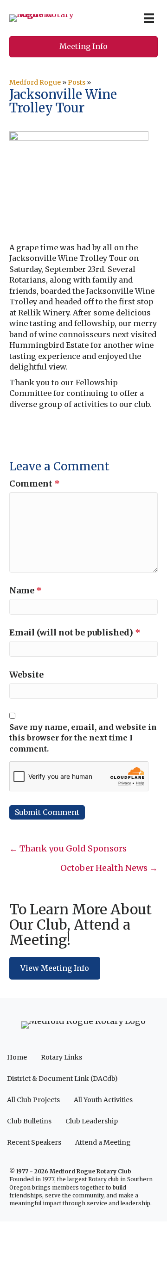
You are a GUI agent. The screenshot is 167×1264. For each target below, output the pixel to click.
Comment (34, 483)
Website (26, 674)
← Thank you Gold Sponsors (68, 848)
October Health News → (109, 868)
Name (25, 590)
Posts (76, 82)
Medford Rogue (35, 82)
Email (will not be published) (75, 632)
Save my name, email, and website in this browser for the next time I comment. (83, 737)
